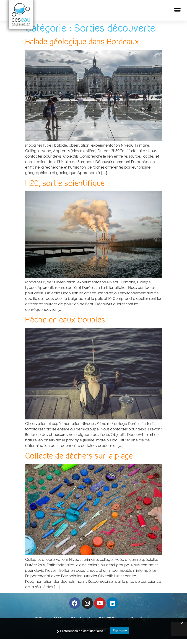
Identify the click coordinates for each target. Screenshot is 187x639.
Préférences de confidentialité (81, 631)
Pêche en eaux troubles (65, 320)
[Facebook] (75, 603)
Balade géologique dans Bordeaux (82, 41)
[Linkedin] (112, 603)
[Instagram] (87, 603)
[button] (177, 10)
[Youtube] (100, 603)
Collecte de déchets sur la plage (79, 456)
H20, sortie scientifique (65, 183)
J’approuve (119, 630)
